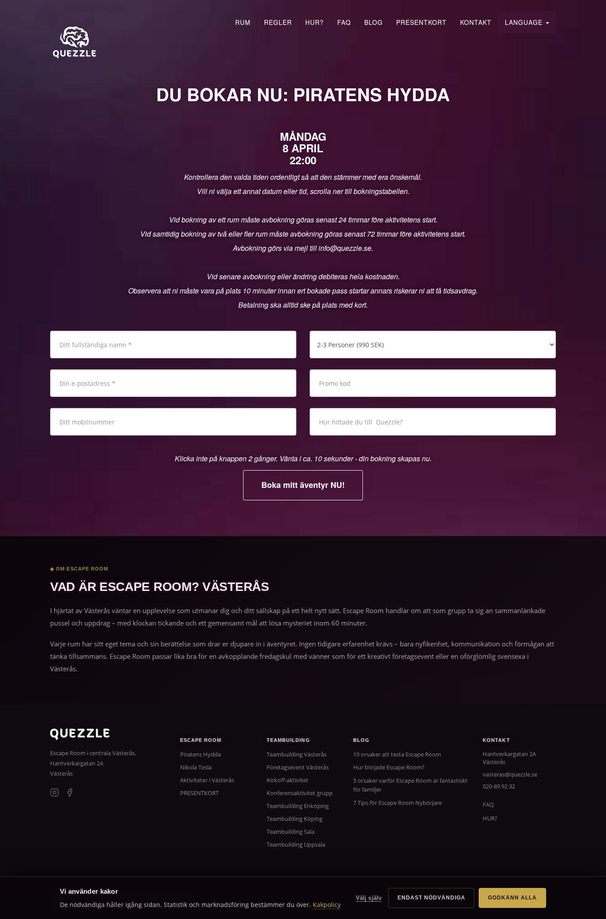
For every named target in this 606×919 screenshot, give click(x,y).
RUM (243, 22)
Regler (278, 22)
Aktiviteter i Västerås (207, 780)
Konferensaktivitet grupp (300, 793)
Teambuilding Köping (295, 819)
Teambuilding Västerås (297, 754)
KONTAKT (476, 22)
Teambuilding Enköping (298, 806)
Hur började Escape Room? (389, 767)
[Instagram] (54, 793)
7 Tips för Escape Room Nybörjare (397, 803)
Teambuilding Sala (291, 832)
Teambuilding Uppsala (296, 844)
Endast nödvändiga (431, 898)
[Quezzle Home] (74, 42)
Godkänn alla (512, 898)
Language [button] (525, 22)
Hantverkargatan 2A (76, 763)
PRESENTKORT (421, 22)
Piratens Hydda (200, 754)
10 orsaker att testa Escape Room (397, 754)
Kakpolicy (327, 904)
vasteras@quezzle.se (510, 774)
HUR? (314, 22)
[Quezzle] (80, 737)
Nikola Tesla (196, 767)
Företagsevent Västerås (298, 767)
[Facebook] (69, 793)
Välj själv (369, 898)
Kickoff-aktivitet (287, 780)
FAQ (344, 22)
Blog (373, 22)
